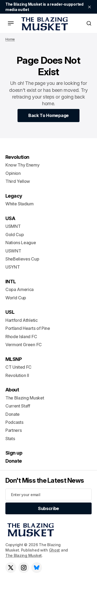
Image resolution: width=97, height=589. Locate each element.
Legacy (13, 196)
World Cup (15, 297)
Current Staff (17, 406)
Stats (10, 438)
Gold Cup (14, 234)
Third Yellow (17, 181)
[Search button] (89, 23)
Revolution (17, 157)
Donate (12, 414)
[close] (89, 7)
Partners (13, 430)
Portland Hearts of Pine (27, 328)
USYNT (12, 267)
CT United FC (18, 367)
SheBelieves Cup (22, 259)
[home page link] (43, 23)
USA (10, 218)
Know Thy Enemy (22, 165)
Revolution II (17, 375)
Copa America (19, 289)
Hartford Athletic (21, 320)
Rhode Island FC (21, 336)
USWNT (13, 251)
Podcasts (14, 422)
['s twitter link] (10, 567)
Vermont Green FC (23, 344)
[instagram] (23, 567)
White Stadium (19, 203)
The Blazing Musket (23, 555)
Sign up (13, 453)
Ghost (54, 550)
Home (10, 39)
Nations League (20, 242)
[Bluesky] (36, 567)
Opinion (13, 173)
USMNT (12, 226)
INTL (10, 281)
